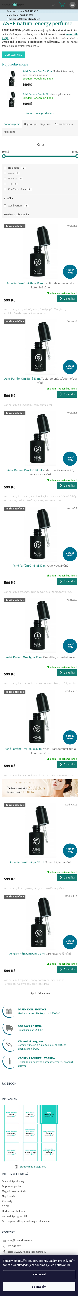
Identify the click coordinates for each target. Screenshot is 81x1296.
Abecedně (9, 132)
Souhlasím (39, 1287)
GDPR (5, 1206)
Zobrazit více (13, 55)
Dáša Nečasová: (22, 11)
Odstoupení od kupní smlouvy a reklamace (26, 1221)
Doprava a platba (11, 1186)
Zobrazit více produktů (39, 113)
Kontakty (7, 1201)
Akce (13, 173)
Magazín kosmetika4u (14, 1191)
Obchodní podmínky (13, 1181)
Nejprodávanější (64, 124)
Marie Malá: (20, 15)
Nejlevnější (30, 124)
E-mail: (23, 19)
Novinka (14, 179)
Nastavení (39, 1275)
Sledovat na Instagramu (33, 1167)
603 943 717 (14, 1246)
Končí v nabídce (19, 189)
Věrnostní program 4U (14, 1216)
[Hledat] (53, 5)
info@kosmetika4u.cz (20, 1240)
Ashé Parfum (17, 206)
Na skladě (16, 168)
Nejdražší (45, 124)
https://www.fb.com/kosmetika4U (27, 1252)
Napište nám (9, 1196)
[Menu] (72, 5)
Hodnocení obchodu (13, 1211)
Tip (12, 184)
